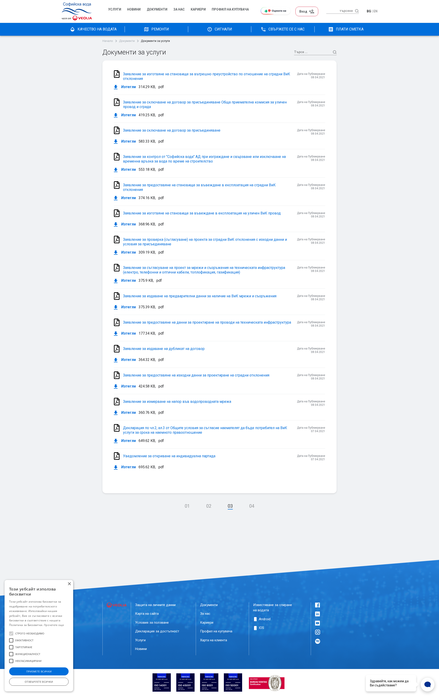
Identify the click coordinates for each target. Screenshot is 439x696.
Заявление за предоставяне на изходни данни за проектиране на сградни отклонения (196, 375)
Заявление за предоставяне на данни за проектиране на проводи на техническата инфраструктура (207, 322)
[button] (11, 633)
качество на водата (97, 29)
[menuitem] (115, 11)
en (375, 11)
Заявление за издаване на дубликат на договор (164, 349)
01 (187, 506)
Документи (157, 9)
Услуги (114, 9)
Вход (303, 11)
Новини (134, 9)
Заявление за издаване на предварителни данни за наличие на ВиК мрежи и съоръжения (199, 296)
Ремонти (160, 29)
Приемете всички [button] (39, 671)
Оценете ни (279, 10)
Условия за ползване (152, 622)
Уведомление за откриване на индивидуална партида (169, 456)
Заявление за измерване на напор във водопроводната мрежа (177, 401)
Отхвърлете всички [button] (39, 681)
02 (208, 506)
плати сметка (350, 29)
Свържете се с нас (286, 29)
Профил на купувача (216, 631)
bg (369, 11)
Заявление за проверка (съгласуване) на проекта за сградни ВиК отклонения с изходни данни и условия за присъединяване (205, 241)
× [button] (69, 584)
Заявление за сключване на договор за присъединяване (171, 130)
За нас (179, 9)
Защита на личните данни (155, 605)
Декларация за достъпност (157, 631)
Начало (107, 41)
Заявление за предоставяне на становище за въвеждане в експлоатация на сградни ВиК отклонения (199, 187)
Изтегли (128, 87)
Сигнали (223, 29)
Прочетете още (54, 625)
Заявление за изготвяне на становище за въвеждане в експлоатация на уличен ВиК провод (202, 213)
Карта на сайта (147, 614)
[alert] (39, 635)
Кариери (198, 9)
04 (251, 506)
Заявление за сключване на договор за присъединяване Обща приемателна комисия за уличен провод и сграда (205, 104)
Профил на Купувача (230, 9)
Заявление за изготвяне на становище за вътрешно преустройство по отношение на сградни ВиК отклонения (206, 76)
